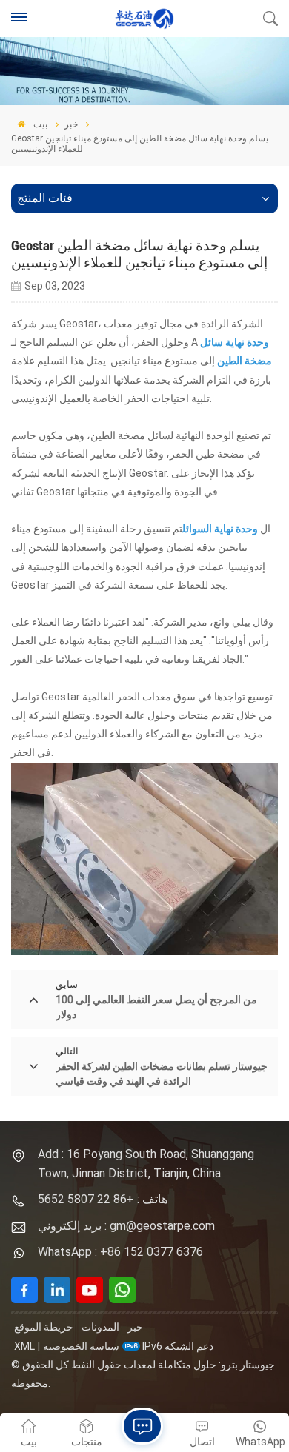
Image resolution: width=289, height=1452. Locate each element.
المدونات (100, 1327)
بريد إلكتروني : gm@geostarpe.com (126, 1226)
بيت (39, 124)
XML (24, 1346)
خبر (71, 124)
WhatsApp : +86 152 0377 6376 (120, 1252)
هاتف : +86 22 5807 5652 (102, 1199)
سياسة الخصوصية (81, 1346)
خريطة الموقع (43, 1327)
